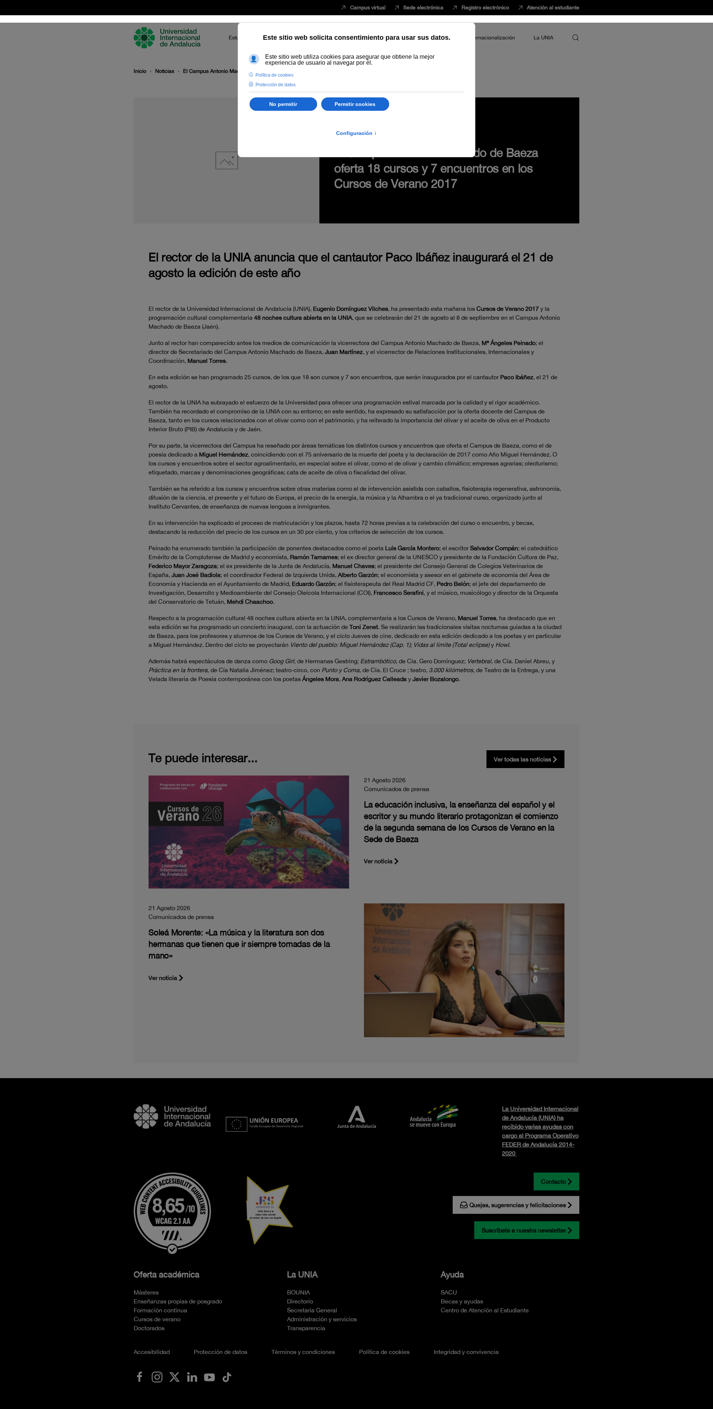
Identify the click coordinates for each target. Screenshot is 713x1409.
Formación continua (160, 1310)
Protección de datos (220, 1351)
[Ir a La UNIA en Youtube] (209, 1376)
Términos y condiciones (303, 1351)
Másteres (146, 1292)
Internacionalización (491, 38)
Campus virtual (367, 7)
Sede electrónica (423, 7)
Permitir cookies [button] (355, 104)
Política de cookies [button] (274, 75)
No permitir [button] (283, 104)
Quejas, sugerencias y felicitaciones (517, 1205)
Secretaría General (312, 1310)
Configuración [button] (356, 133)
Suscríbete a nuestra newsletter (524, 1230)
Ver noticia (378, 861)
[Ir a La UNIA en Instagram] (157, 1376)
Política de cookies (384, 1351)
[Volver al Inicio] (168, 37)
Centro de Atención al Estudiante (485, 1310)
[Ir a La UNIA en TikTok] (227, 1376)
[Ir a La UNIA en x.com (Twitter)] (174, 1376)
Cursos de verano (157, 1319)
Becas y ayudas (462, 1301)
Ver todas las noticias (522, 759)
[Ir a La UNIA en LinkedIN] (192, 1376)
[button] (575, 37)
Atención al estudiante (553, 7)
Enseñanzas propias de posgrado (178, 1301)
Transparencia (306, 1328)
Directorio (300, 1301)
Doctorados (149, 1328)
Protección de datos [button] (275, 84)
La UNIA (302, 1274)
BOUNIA (298, 1292)
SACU (449, 1292)
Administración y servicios (322, 1319)
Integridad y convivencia (466, 1351)
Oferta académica (166, 1274)
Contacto (553, 1181)
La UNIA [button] (543, 38)
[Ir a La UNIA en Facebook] (140, 1376)
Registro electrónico (485, 7)
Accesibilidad (152, 1351)
